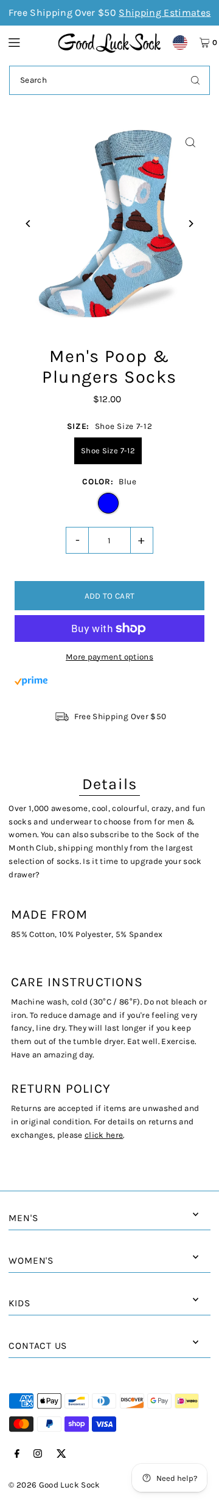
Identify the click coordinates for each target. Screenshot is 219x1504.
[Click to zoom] (190, 142)
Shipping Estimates (164, 12)
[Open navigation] (27, 42)
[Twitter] (61, 1454)
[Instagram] (37, 1454)
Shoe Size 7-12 (108, 450)
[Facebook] (17, 1454)
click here (104, 1135)
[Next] (190, 223)
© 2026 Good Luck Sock (54, 1484)
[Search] (195, 80)
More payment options (109, 656)
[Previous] (28, 223)
